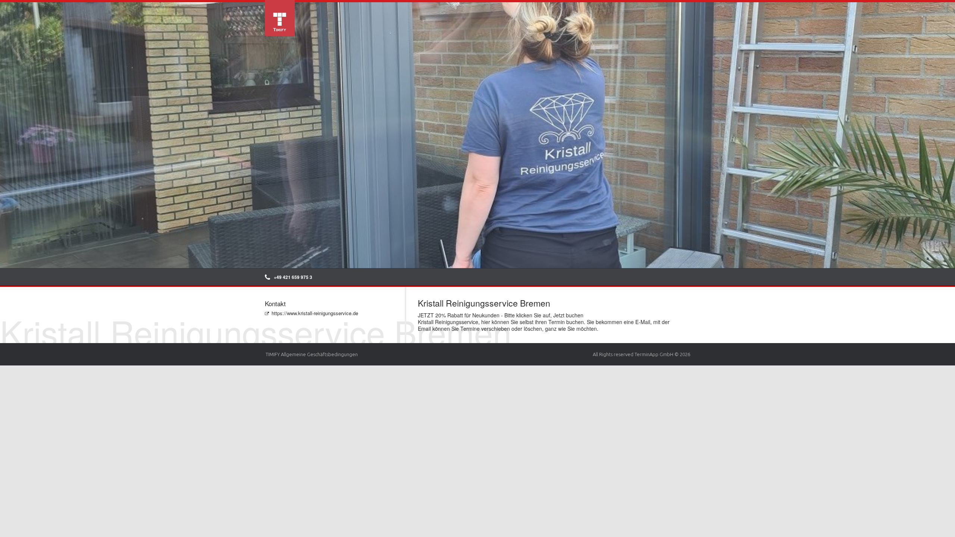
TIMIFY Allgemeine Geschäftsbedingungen (312, 354)
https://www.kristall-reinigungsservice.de (315, 313)
